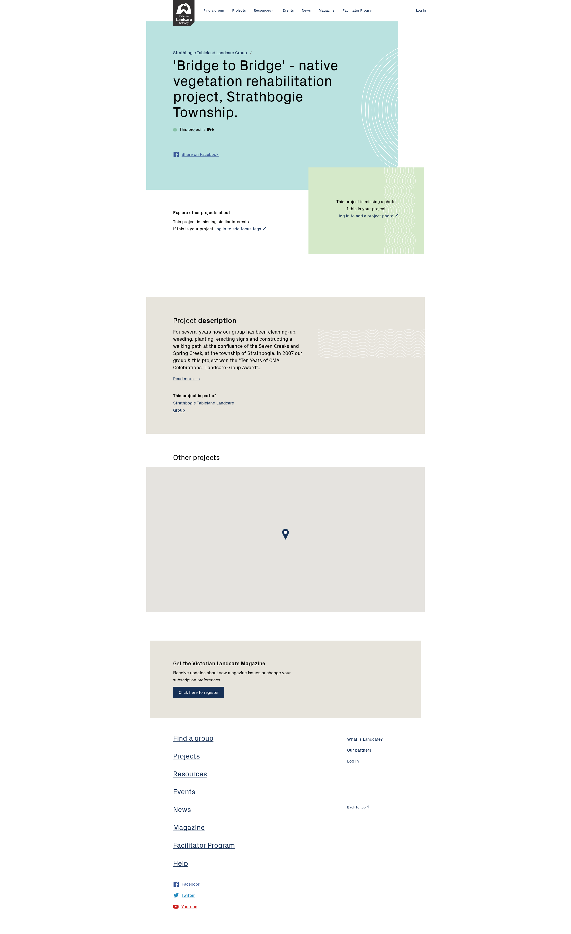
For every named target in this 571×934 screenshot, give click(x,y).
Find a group (213, 10)
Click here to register (199, 692)
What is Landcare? (365, 739)
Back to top (357, 806)
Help (180, 863)
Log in (421, 10)
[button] (285, 534)
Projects (239, 10)
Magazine (327, 10)
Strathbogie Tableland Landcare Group (210, 52)
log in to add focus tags (238, 228)
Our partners (359, 750)
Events (288, 10)
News (306, 10)
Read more (184, 378)
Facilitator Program (358, 10)
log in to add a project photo (366, 215)
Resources (262, 10)
